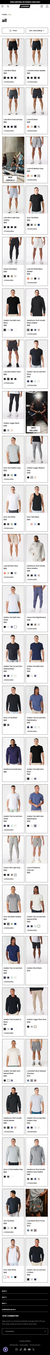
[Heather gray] (8, 1029)
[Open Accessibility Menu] (5, 1349)
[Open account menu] (47, 6)
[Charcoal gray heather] (15, 1228)
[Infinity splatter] (32, 330)
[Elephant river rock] (32, 127)
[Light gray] (15, 276)
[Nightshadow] (12, 330)
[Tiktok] (20, 1349)
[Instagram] (16, 1349)
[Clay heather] (32, 524)
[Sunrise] (28, 127)
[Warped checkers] (32, 1080)
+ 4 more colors (32, 334)
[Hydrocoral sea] (28, 1080)
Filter (15, 31)
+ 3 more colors (8, 1033)
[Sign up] (45, 1331)
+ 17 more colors (9, 82)
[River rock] (12, 430)
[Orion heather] (35, 330)
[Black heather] (32, 225)
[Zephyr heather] (35, 524)
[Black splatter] (12, 78)
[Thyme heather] (12, 1228)
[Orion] (39, 225)
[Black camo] (8, 78)
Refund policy (14, 1345)
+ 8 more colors (32, 385)
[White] (15, 330)
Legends (27, 1341)
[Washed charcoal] (32, 381)
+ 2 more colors (8, 280)
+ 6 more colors (32, 131)
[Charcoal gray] (15, 78)
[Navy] (28, 381)
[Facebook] (25, 1349)
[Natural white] (8, 330)
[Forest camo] (35, 1080)
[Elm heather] (35, 225)
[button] (37, 30)
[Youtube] (29, 1349)
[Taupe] (12, 276)
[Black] (5, 78)
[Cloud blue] (35, 381)
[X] (33, 1349)
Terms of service (35, 1345)
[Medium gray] (39, 127)
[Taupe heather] (39, 330)
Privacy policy (24, 1345)
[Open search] (8, 6)
